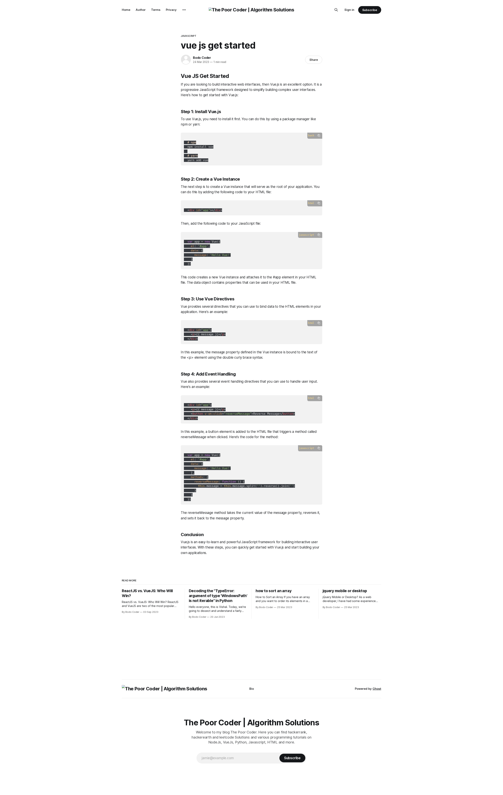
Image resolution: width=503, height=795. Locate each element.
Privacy (171, 10)
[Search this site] (336, 10)
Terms (155, 10)
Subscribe (369, 10)
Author (141, 10)
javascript (188, 35)
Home (126, 10)
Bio (251, 689)
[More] (184, 10)
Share (313, 60)
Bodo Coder (202, 58)
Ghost (377, 689)
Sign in (349, 10)
